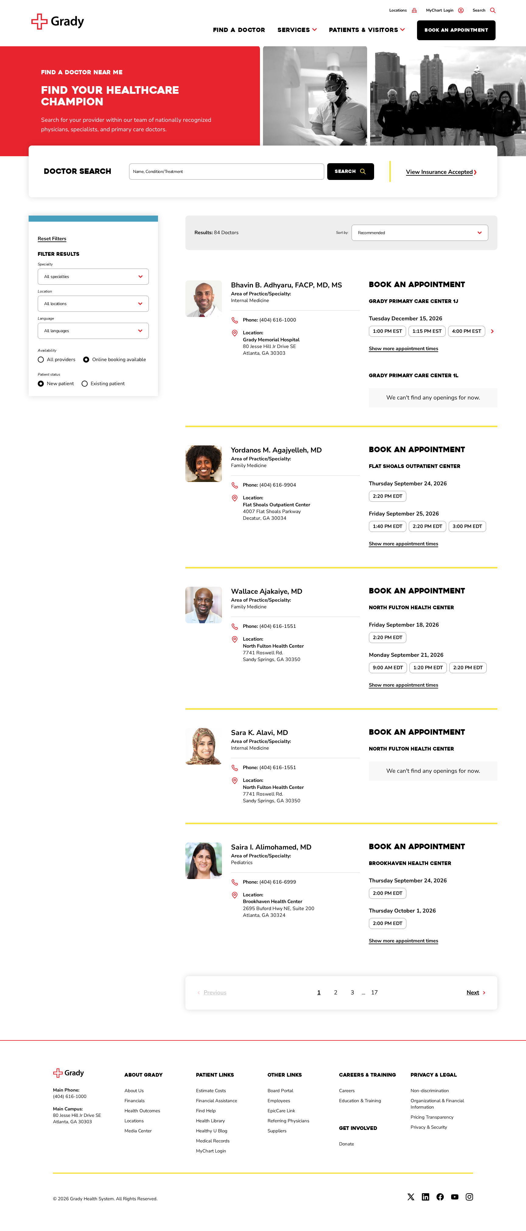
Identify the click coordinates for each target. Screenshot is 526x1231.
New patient (60, 383)
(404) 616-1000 (277, 320)
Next (473, 993)
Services (294, 30)
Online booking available (119, 359)
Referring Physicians (288, 1121)
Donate (346, 1144)
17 (374, 993)
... (492, 331)
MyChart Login (211, 1151)
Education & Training (360, 1101)
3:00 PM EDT (467, 526)
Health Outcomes (142, 1111)
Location (45, 291)
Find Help (206, 1111)
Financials (134, 1101)
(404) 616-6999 (277, 882)
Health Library (210, 1121)
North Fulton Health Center (273, 646)
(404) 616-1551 (277, 626)
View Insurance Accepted (439, 172)
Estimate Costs (211, 1091)
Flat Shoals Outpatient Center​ (276, 504)
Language (46, 318)
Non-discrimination (430, 1091)
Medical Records (213, 1141)
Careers (347, 1091)
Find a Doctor (239, 30)
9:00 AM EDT (388, 667)
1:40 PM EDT (387, 526)
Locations (134, 1121)
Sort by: (342, 232)
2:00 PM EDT (387, 893)
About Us (134, 1091)
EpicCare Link (281, 1111)
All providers (61, 359)
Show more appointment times (403, 348)
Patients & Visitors (363, 30)
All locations (55, 304)
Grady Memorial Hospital (271, 339)
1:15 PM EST (427, 331)
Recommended (371, 233)
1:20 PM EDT (428, 667)
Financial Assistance (216, 1101)
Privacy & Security (429, 1127)
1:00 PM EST (387, 331)
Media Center (138, 1131)
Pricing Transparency (432, 1117)
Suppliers (277, 1131)
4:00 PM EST (466, 331)
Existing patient (108, 383)
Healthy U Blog (211, 1131)
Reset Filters (52, 238)
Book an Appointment (456, 30)
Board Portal (280, 1091)
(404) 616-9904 (277, 485)
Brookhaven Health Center (272, 901)
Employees (279, 1101)
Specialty (45, 264)
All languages (56, 331)
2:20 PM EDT (387, 496)
